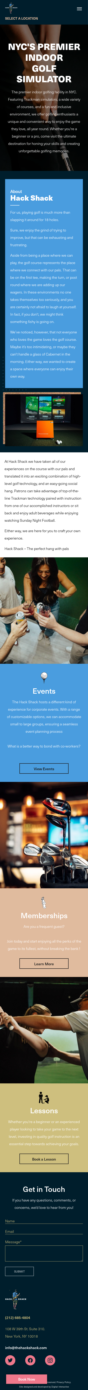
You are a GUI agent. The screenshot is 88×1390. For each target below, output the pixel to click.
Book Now (26, 1379)
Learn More (44, 963)
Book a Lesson (44, 1159)
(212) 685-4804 (17, 1317)
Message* (13, 1241)
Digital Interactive (60, 1386)
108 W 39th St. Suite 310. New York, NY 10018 (25, 1332)
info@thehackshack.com (26, 1347)
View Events (44, 768)
